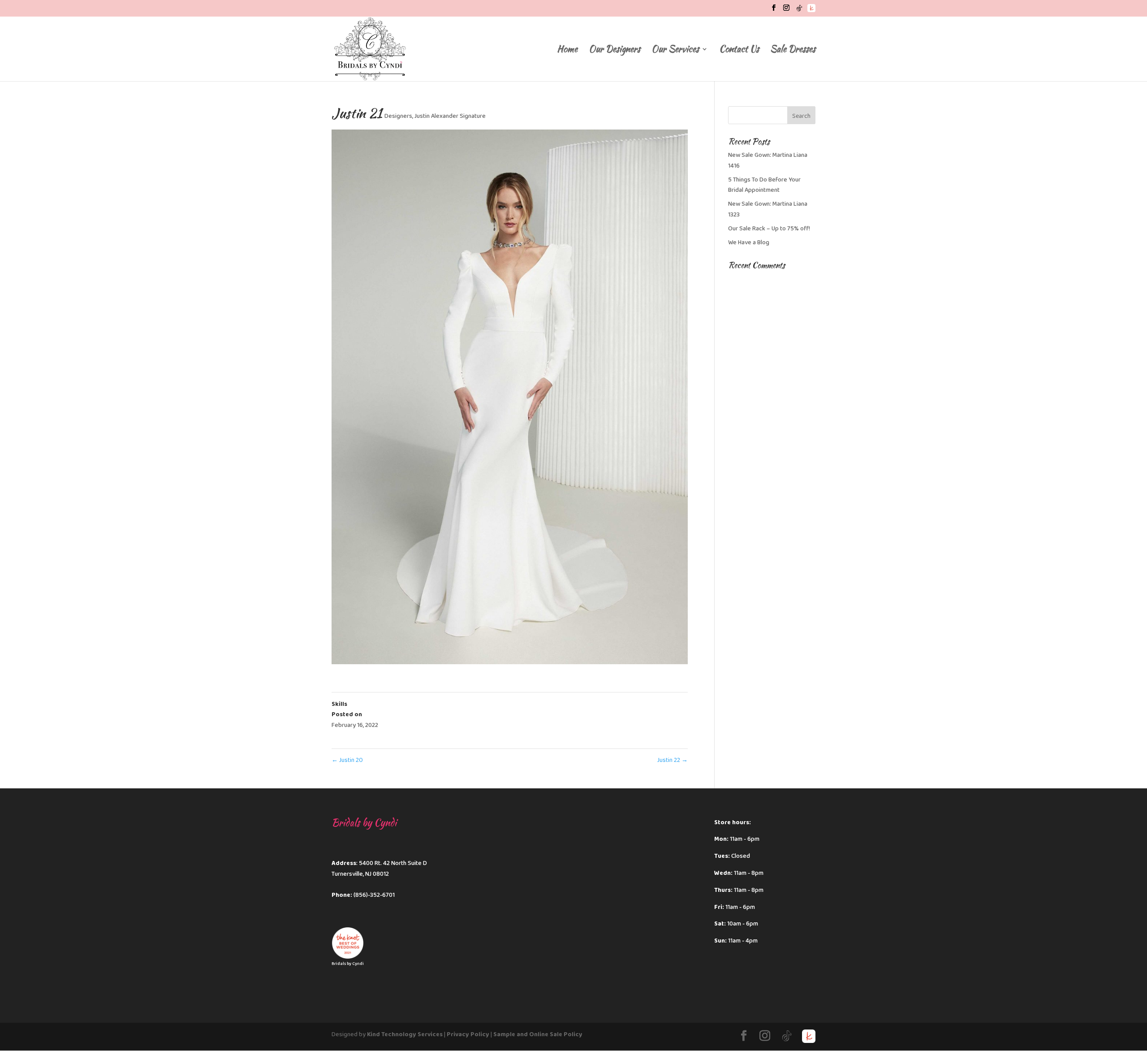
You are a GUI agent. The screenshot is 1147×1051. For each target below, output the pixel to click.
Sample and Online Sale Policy (537, 1034)
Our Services (675, 50)
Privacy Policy (468, 1034)
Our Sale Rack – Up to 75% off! (769, 229)
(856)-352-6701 (374, 895)
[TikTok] (799, 10)
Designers (398, 116)
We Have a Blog (748, 242)
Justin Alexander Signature (450, 116)
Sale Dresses (792, 50)
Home (567, 50)
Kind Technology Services (405, 1034)
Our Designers (614, 50)
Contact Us (739, 50)
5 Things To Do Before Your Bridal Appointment (764, 185)
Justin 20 (347, 760)
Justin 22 (672, 760)
